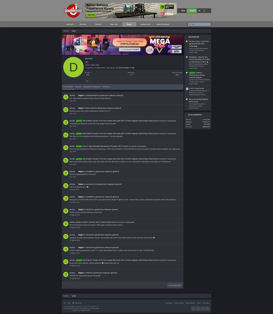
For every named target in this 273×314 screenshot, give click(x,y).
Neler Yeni (114, 24)
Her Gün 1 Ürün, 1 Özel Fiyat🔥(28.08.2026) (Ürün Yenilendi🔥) (199, 43)
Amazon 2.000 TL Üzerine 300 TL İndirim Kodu (93, 222)
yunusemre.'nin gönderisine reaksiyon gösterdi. (104, 184)
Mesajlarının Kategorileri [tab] (92, 87)
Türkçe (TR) (78, 303)
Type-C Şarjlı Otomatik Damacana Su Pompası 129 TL (99, 146)
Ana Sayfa (69, 24)
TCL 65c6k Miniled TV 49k (125, 68)
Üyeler (129, 24)
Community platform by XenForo (81, 306)
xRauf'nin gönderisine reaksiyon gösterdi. (101, 273)
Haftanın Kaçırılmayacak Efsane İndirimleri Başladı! (197, 75)
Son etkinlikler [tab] (68, 87)
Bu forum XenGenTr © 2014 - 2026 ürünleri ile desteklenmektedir (81, 308)
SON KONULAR (193, 37)
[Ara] (208, 10)
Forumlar (83, 24)
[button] (204, 10)
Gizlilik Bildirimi (190, 303)
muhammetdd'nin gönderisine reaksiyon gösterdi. (104, 95)
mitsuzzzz (206, 126)
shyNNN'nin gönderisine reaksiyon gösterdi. (102, 171)
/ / (131, 75)
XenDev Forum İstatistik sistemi (81, 310)
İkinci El (98, 24)
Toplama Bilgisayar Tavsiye (197, 94)
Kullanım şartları (179, 303)
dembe (72, 95)
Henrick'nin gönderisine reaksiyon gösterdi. (102, 235)
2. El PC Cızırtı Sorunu (196, 88)
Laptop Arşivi (145, 24)
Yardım (199, 303)
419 (87, 75)
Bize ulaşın (169, 303)
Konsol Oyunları (193, 108)
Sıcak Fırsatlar (193, 52)
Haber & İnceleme (163, 24)
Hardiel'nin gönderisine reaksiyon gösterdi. (102, 209)
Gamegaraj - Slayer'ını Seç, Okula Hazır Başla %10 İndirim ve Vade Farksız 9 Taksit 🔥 (199, 59)
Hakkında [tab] (106, 87)
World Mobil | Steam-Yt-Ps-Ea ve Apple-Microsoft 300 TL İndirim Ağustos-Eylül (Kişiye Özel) (114, 121)
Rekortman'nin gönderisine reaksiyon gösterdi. (103, 108)
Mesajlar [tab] (78, 87)
